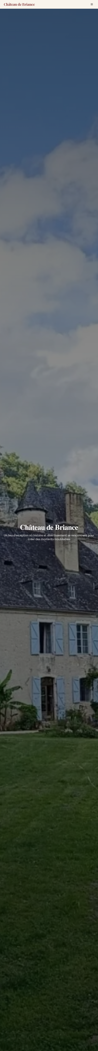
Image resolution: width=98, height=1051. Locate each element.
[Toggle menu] (91, 4)
